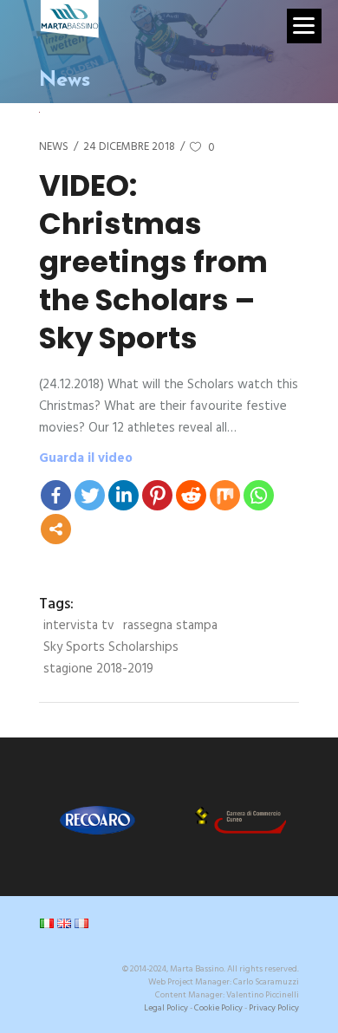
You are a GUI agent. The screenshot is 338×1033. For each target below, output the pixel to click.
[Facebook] (56, 495)
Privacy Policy (274, 1008)
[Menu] (304, 26)
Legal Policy (166, 1008)
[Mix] (225, 495)
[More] (56, 529)
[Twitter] (90, 495)
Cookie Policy (218, 1008)
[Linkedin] (123, 495)
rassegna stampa (170, 625)
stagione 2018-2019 (98, 669)
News (53, 147)
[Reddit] (191, 495)
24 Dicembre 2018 (129, 147)
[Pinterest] (157, 495)
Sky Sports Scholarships (111, 647)
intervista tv (78, 625)
